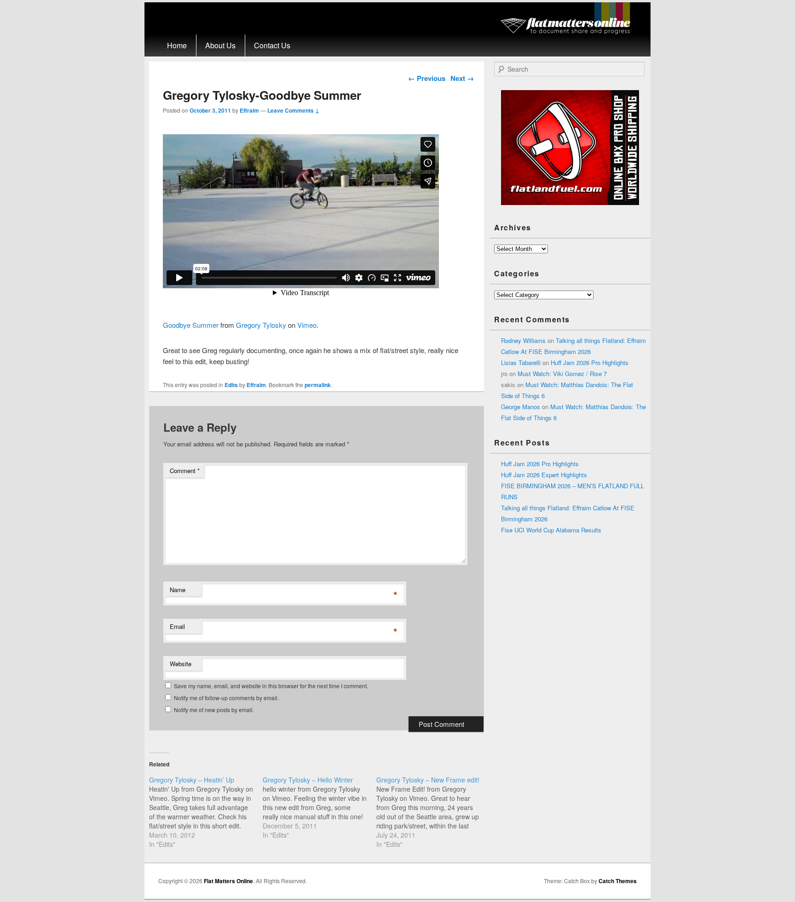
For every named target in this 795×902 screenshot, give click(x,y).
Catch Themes (618, 881)
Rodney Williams (523, 340)
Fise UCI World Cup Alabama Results (551, 529)
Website (180, 663)
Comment (185, 470)
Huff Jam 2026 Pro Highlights (589, 362)
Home (177, 45)
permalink (318, 385)
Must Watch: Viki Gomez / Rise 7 (562, 373)
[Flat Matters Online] (568, 31)
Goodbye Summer (191, 325)
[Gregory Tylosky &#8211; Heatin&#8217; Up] (206, 812)
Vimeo (307, 325)
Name (177, 589)
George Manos (520, 406)
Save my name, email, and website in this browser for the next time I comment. (271, 686)
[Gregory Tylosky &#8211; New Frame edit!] (433, 812)
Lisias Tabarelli (521, 362)
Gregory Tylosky (261, 325)
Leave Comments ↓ (293, 110)
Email (177, 626)
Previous (426, 78)
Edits (231, 385)
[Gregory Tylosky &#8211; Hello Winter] (319, 807)
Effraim (249, 110)
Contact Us (272, 45)
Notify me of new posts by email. (214, 710)
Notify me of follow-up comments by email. (226, 698)
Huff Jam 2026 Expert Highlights (544, 474)
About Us (220, 45)
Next (462, 78)
